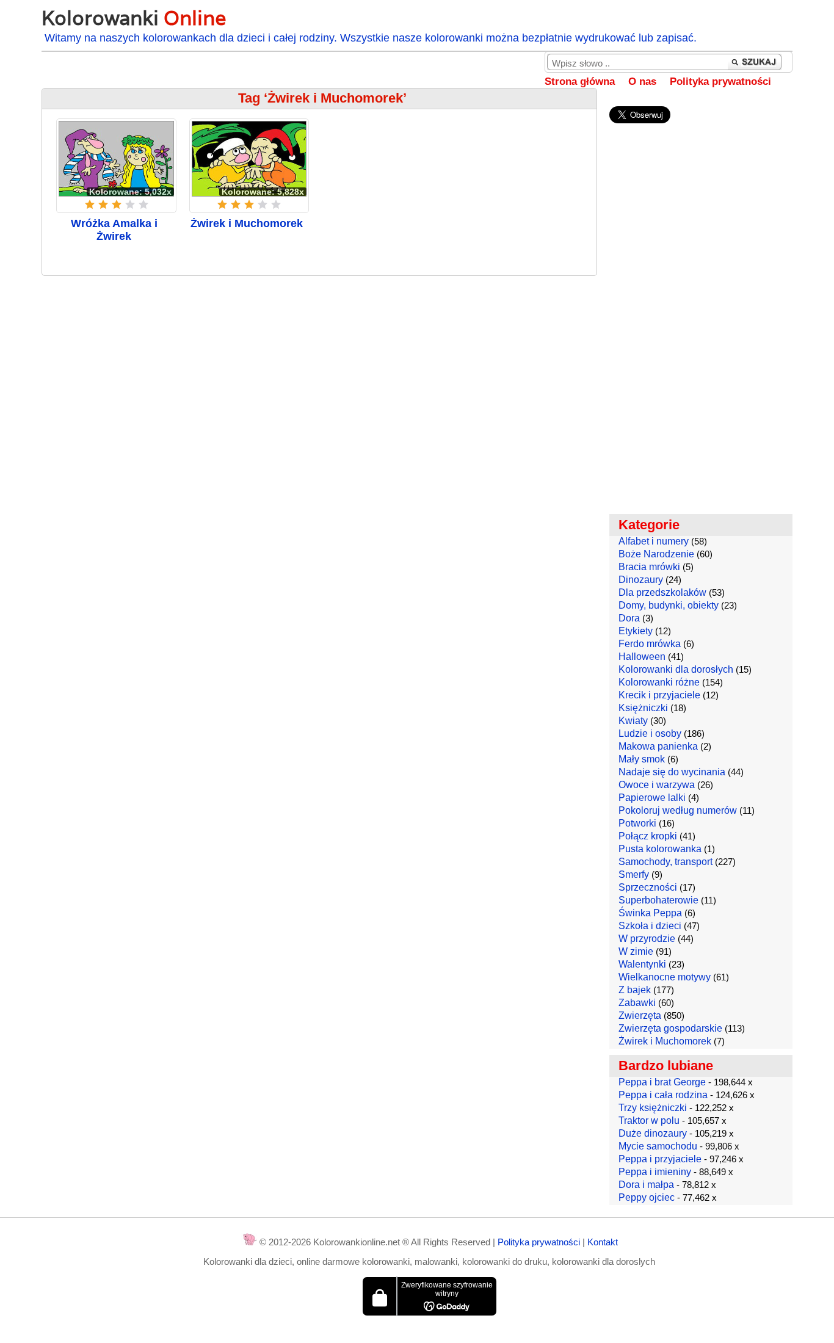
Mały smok (641, 759)
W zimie (635, 951)
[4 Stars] (130, 204)
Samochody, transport (665, 861)
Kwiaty (633, 720)
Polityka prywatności (720, 81)
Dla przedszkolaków (662, 592)
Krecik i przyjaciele (659, 695)
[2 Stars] (103, 204)
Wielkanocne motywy (664, 977)
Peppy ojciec (646, 1197)
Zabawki (637, 1002)
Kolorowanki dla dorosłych (675, 669)
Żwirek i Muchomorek (246, 223)
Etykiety (635, 631)
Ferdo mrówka (649, 644)
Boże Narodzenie (656, 554)
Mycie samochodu (657, 1146)
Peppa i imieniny (654, 1172)
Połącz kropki (647, 836)
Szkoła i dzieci (649, 926)
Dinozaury (640, 579)
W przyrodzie (646, 938)
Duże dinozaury (652, 1133)
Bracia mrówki (649, 567)
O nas (642, 81)
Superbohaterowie (658, 900)
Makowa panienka (658, 746)
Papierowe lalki (652, 797)
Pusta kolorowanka (660, 849)
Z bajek (634, 990)
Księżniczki (643, 708)
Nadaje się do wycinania (671, 772)
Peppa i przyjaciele (660, 1159)
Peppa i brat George (662, 1082)
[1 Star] (90, 204)
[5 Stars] (143, 204)
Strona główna (580, 81)
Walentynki (642, 964)
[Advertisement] (319, 373)
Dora (629, 618)
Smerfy (633, 874)
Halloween (641, 656)
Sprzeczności (647, 887)
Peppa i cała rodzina (663, 1095)
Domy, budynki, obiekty (668, 605)
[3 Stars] (117, 204)
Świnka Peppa (650, 913)
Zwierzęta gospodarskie (670, 1028)
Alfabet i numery (653, 541)
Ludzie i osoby (649, 733)
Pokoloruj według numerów (677, 810)
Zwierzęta (639, 1015)
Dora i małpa (646, 1184)
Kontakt (602, 1242)
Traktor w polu (649, 1120)
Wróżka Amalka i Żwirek (114, 229)
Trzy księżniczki (652, 1107)
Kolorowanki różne (659, 682)
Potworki (637, 823)
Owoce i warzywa (656, 785)
